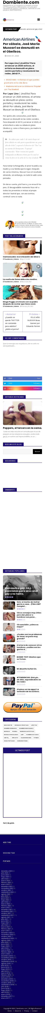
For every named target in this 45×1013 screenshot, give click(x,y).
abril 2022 (4, 902)
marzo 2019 (5, 973)
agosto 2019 (5, 963)
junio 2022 (5, 898)
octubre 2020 (6, 936)
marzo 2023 (5, 881)
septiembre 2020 (7, 938)
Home (10, 1010)
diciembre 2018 (6, 979)
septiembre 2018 (7, 984)
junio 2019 (5, 967)
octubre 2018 (6, 983)
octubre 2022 (6, 890)
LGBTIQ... (7, 737)
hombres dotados (32, 734)
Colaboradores (26, 737)
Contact (34, 1010)
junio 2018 (5, 988)
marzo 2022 (5, 904)
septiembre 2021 (7, 915)
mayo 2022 (5, 900)
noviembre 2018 (7, 981)
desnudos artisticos (27, 731)
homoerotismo (22, 741)
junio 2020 (5, 944)
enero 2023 (5, 884)
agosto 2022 (5, 894)
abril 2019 (4, 971)
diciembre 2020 (6, 933)
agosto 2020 (5, 940)
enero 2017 (5, 998)
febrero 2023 (6, 882)
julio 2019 (4, 965)
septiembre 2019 (7, 961)
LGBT (22, 734)
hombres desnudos (10, 728)
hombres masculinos (26, 728)
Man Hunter (8, 725)
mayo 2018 (5, 990)
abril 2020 (4, 948)
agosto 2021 (5, 917)
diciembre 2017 (6, 996)
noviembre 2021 (7, 911)
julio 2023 (4, 873)
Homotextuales (9, 741)
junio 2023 (5, 875)
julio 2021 (4, 919)
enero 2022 (5, 907)
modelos (7, 731)
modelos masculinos (11, 734)
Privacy (26, 1010)
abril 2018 (4, 992)
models (14, 731)
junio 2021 (5, 921)
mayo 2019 (5, 969)
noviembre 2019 (7, 958)
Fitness (36, 737)
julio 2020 (4, 942)
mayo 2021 (5, 923)
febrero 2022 (6, 906)
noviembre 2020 (7, 934)
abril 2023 (4, 879)
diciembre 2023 (6, 871)
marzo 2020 (5, 950)
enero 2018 (5, 994)
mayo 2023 (5, 877)
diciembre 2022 (6, 886)
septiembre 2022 (7, 892)
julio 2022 (4, 896)
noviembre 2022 (7, 888)
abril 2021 (4, 925)
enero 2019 (5, 977)
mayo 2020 (5, 946)
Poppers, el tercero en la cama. (22, 428)
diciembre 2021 (6, 909)
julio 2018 (4, 986)
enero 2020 (5, 954)
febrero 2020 (6, 952)
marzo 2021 (5, 927)
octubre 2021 (6, 913)
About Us (18, 1010)
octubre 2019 (6, 959)
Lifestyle (34, 725)
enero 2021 (5, 931)
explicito (15, 737)
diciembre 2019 (6, 956)
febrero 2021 (6, 929)
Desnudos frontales (22, 725)
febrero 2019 (6, 975)
